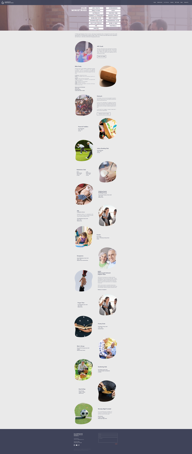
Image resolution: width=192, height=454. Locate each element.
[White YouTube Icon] (77, 445)
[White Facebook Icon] (79, 445)
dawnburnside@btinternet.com (79, 439)
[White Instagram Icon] (74, 445)
